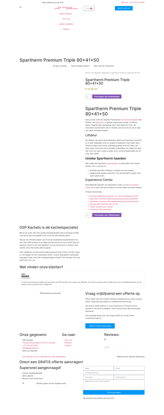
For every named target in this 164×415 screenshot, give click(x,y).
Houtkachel (95, 73)
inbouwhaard (112, 163)
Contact (66, 29)
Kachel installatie (66, 24)
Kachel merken (65, 14)
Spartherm (106, 73)
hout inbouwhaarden (129, 120)
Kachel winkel (72, 8)
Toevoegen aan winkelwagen (107, 96)
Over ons (66, 19)
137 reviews (132, 348)
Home (57, 8)
